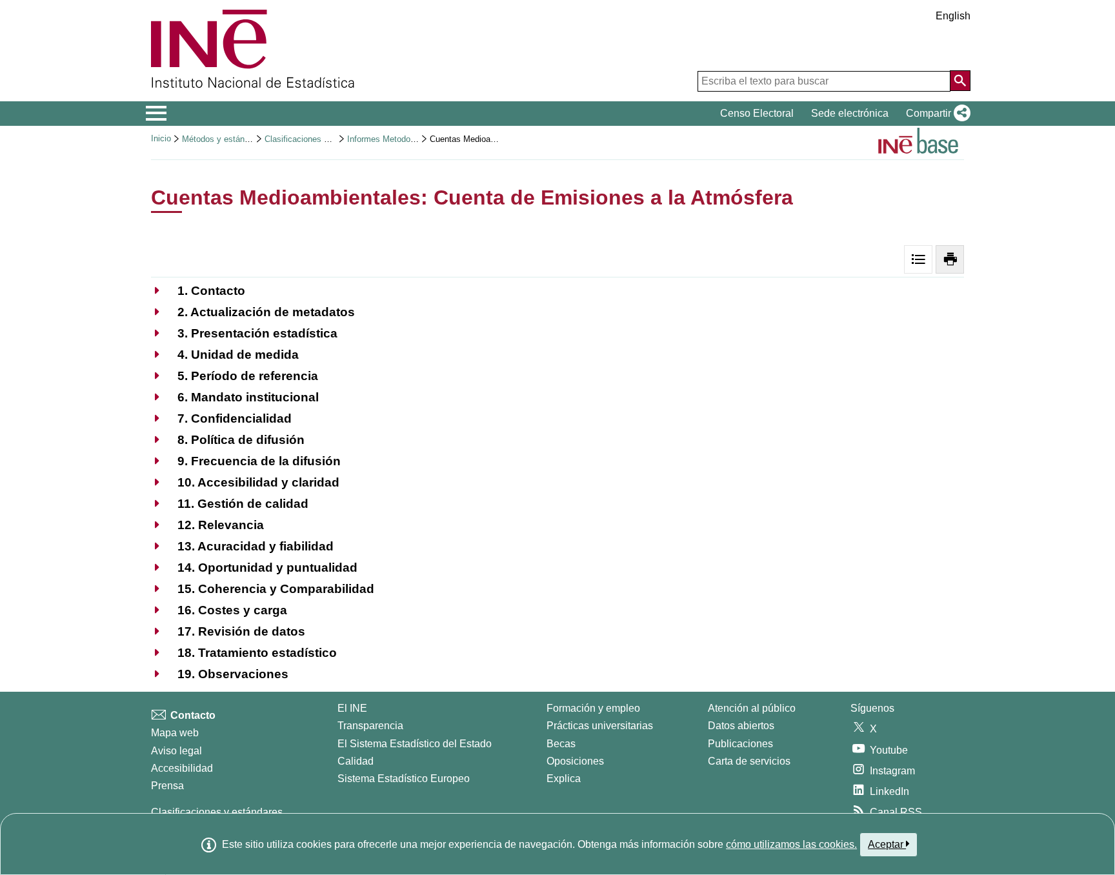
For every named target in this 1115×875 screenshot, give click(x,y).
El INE (352, 708)
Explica (564, 778)
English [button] (953, 15)
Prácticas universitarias (600, 725)
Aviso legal (176, 750)
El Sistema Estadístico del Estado (414, 743)
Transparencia (370, 725)
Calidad (355, 761)
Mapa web (175, 732)
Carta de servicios (749, 761)
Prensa (167, 785)
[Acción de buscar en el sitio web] (960, 80)
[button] (935, 113)
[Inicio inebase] (918, 142)
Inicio (161, 138)
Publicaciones (740, 743)
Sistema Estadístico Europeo (403, 778)
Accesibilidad (182, 768)
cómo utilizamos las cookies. (791, 844)
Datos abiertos (741, 725)
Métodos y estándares (223, 139)
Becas (561, 743)
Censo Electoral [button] (757, 113)
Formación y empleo (593, 708)
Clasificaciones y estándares (318, 139)
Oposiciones (575, 761)
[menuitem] (198, 291)
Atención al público (752, 708)
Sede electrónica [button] (850, 113)
